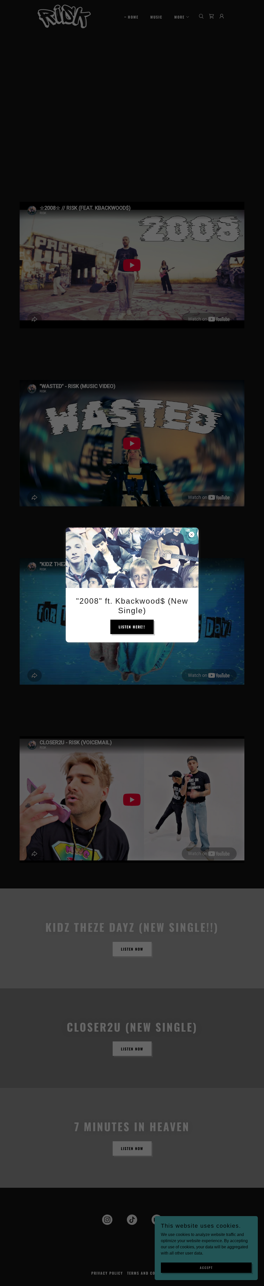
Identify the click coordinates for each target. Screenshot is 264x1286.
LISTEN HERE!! (132, 626)
